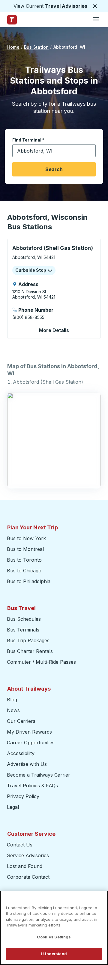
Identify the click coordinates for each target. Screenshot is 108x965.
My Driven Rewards (29, 732)
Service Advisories (28, 855)
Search (54, 169)
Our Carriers (21, 721)
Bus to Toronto (24, 560)
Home (13, 47)
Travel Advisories (66, 6)
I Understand (54, 953)
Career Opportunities (31, 743)
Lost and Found (24, 866)
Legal (13, 807)
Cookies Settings (54, 937)
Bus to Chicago (24, 571)
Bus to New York (26, 538)
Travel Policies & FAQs (32, 786)
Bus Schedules (24, 619)
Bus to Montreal (25, 549)
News (13, 710)
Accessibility (20, 753)
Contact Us (19, 845)
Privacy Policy (23, 796)
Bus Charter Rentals (30, 651)
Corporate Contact (28, 877)
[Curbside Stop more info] (49, 270)
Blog (12, 700)
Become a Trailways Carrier (39, 775)
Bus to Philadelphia (28, 581)
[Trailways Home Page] (12, 19)
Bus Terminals (23, 630)
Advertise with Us (27, 764)
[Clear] (89, 151)
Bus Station (36, 47)
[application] (54, 289)
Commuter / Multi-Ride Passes (41, 662)
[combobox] (54, 150)
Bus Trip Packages (28, 640)
